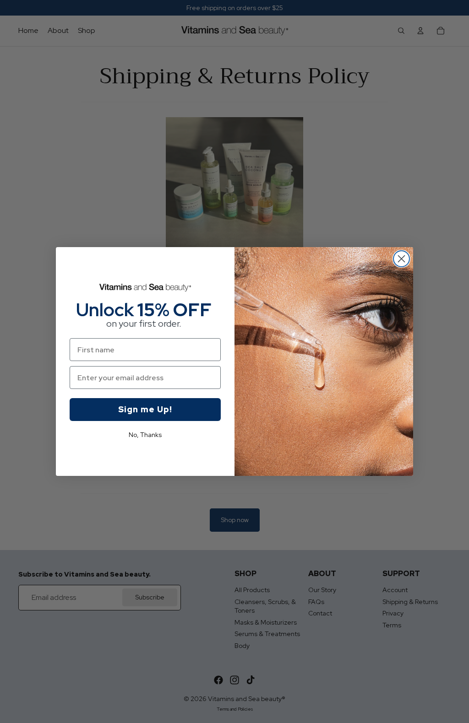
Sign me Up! (145, 409)
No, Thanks (145, 435)
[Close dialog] (401, 259)
